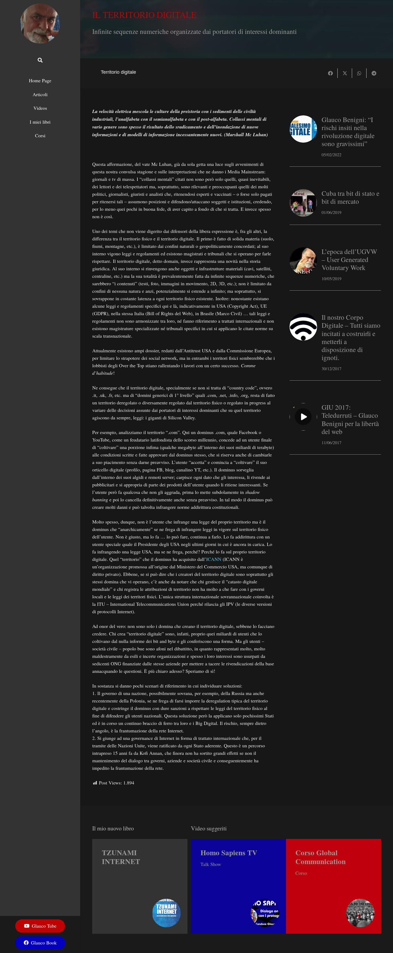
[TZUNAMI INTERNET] (139, 886)
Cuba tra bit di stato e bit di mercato (350, 197)
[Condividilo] (330, 73)
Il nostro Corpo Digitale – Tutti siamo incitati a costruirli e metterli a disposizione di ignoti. (351, 337)
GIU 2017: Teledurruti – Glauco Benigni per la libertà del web (350, 419)
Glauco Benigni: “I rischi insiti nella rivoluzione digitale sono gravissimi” (348, 131)
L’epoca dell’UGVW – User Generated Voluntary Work (349, 259)
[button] (40, 60)
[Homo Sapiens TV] (238, 886)
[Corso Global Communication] (333, 886)
